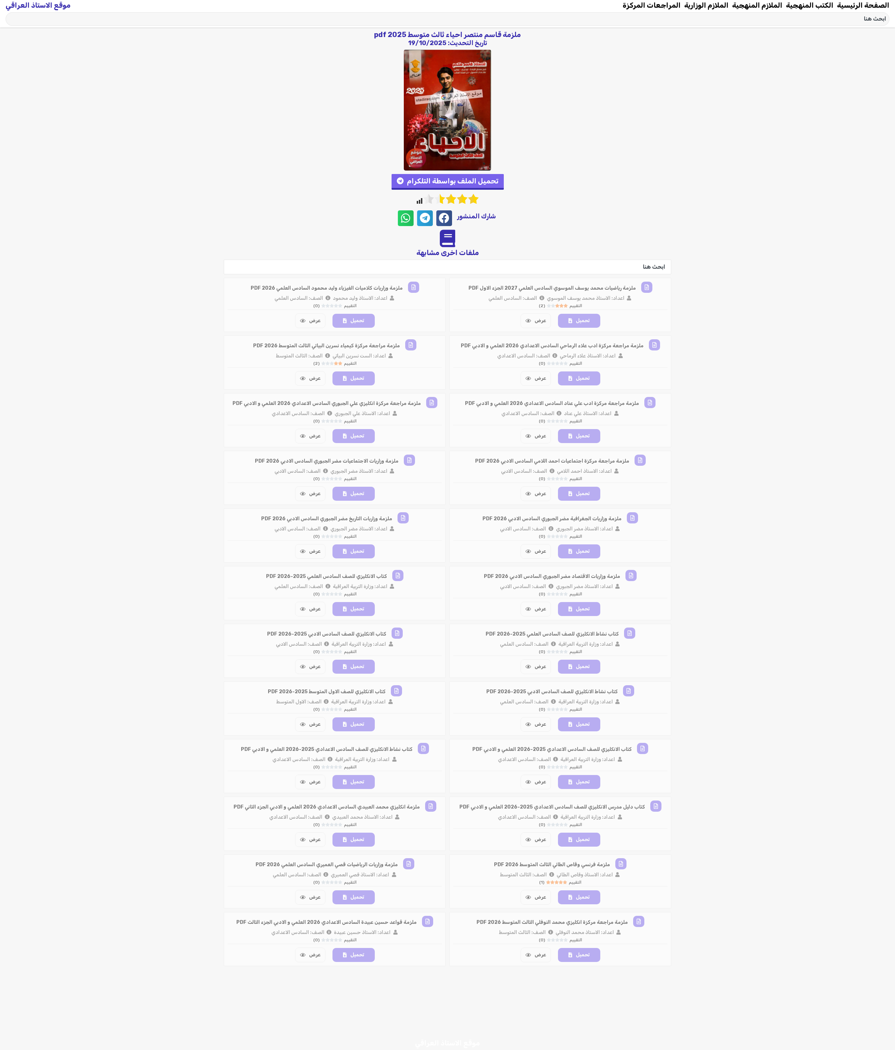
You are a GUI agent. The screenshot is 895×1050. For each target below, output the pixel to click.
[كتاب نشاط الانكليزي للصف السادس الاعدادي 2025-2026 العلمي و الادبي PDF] (423, 748)
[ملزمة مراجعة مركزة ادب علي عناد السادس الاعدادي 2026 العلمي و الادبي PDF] (650, 402)
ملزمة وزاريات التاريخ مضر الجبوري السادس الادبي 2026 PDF (326, 519)
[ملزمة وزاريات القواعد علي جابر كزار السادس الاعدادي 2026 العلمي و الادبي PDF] (424, 1036)
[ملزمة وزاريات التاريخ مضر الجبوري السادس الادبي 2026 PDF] (403, 517)
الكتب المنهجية (809, 5)
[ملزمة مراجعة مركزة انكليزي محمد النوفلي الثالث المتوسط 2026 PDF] (638, 921)
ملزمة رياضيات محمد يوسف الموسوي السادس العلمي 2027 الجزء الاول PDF (552, 288)
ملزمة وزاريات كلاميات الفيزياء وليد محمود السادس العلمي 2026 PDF (327, 288)
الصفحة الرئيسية (863, 5)
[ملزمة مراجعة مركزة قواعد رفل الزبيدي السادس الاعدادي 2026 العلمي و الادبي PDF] (654, 1036)
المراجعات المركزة (652, 5)
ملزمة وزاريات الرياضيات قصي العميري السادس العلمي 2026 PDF (327, 865)
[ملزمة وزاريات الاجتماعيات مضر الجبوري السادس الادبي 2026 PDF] (409, 460)
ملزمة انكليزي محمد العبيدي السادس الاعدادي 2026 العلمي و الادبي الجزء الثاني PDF (327, 807)
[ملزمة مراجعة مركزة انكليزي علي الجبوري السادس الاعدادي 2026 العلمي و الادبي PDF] (431, 402)
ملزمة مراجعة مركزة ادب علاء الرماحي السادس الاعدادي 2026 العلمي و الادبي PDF (552, 346)
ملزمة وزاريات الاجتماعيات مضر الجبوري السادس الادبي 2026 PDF (327, 461)
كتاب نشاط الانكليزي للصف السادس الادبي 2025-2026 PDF (552, 692)
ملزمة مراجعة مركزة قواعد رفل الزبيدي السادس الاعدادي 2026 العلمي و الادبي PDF (552, 1038)
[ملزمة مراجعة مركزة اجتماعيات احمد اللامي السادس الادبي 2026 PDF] (640, 460)
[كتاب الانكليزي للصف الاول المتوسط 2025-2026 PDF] (396, 690)
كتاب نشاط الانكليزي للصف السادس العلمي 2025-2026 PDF (552, 634)
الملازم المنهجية (757, 5)
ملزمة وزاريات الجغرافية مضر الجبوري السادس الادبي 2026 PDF (552, 519)
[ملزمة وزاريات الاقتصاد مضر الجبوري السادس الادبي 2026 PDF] (631, 575)
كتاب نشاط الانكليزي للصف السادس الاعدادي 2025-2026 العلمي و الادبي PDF (327, 749)
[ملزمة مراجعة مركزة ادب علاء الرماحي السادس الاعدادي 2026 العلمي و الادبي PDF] (654, 344)
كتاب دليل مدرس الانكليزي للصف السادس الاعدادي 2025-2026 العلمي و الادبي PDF (552, 807)
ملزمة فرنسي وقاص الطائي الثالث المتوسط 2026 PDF (552, 865)
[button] (448, 182)
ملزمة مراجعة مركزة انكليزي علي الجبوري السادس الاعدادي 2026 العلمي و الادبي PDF (326, 403)
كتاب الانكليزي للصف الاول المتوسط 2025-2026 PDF (327, 692)
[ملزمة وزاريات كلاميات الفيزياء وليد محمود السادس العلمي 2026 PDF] (413, 287)
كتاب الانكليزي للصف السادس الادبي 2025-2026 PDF (326, 634)
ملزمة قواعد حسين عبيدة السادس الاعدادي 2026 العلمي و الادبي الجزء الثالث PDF (326, 922)
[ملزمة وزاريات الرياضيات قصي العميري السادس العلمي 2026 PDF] (408, 863)
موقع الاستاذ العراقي (38, 5)
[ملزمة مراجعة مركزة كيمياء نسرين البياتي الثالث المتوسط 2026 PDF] (410, 344)
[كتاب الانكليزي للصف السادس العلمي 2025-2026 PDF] (397, 575)
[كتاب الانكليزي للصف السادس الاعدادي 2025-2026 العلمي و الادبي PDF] (642, 748)
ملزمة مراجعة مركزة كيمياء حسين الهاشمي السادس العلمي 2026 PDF (552, 980)
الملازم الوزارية (706, 5)
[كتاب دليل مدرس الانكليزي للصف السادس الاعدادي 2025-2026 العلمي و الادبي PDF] (655, 806)
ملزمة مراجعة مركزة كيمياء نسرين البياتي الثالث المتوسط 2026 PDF (326, 346)
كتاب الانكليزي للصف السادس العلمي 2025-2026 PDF (326, 576)
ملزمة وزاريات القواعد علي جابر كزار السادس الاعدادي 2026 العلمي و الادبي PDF (326, 1038)
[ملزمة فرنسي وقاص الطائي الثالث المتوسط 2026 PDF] (620, 863)
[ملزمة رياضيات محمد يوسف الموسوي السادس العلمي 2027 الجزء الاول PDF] (646, 287)
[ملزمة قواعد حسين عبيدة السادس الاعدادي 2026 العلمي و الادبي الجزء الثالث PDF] (427, 921)
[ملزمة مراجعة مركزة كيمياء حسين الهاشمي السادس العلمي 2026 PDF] (640, 979)
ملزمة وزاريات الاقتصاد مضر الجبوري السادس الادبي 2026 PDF (552, 576)
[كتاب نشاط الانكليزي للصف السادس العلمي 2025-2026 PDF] (629, 633)
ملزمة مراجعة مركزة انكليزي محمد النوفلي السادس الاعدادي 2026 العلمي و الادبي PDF (327, 980)
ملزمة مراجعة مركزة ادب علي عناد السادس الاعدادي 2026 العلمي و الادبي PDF (552, 403)
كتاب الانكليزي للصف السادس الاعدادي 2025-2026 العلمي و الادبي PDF (552, 749)
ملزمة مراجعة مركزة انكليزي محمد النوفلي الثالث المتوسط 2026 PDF (552, 922)
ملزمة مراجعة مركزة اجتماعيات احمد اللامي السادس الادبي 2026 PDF (552, 461)
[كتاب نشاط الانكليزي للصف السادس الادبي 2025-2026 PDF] (628, 690)
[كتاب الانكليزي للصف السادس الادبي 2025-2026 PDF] (397, 633)
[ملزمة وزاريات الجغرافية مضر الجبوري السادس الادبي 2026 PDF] (632, 517)
